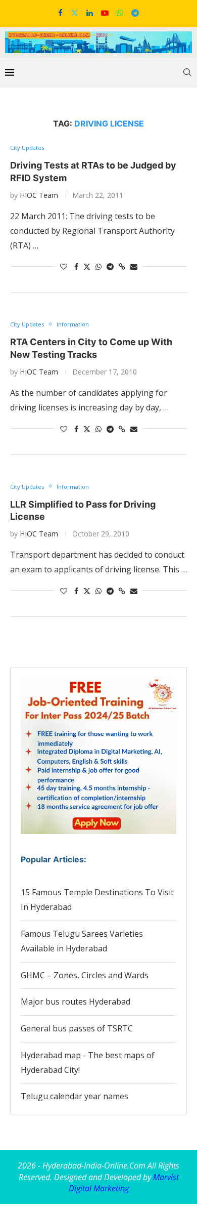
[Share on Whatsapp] (98, 266)
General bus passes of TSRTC (77, 1028)
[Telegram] (135, 13)
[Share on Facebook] (76, 266)
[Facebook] (60, 13)
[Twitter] (74, 13)
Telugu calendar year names (74, 1096)
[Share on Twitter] (86, 266)
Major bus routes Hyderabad (75, 1001)
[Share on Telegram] (110, 266)
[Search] (187, 72)
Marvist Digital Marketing (124, 1183)
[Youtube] (105, 13)
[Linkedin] (89, 13)
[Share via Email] (133, 266)
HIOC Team (39, 195)
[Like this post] (63, 266)
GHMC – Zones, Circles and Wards (85, 975)
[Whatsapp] (120, 13)
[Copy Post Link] (122, 266)
